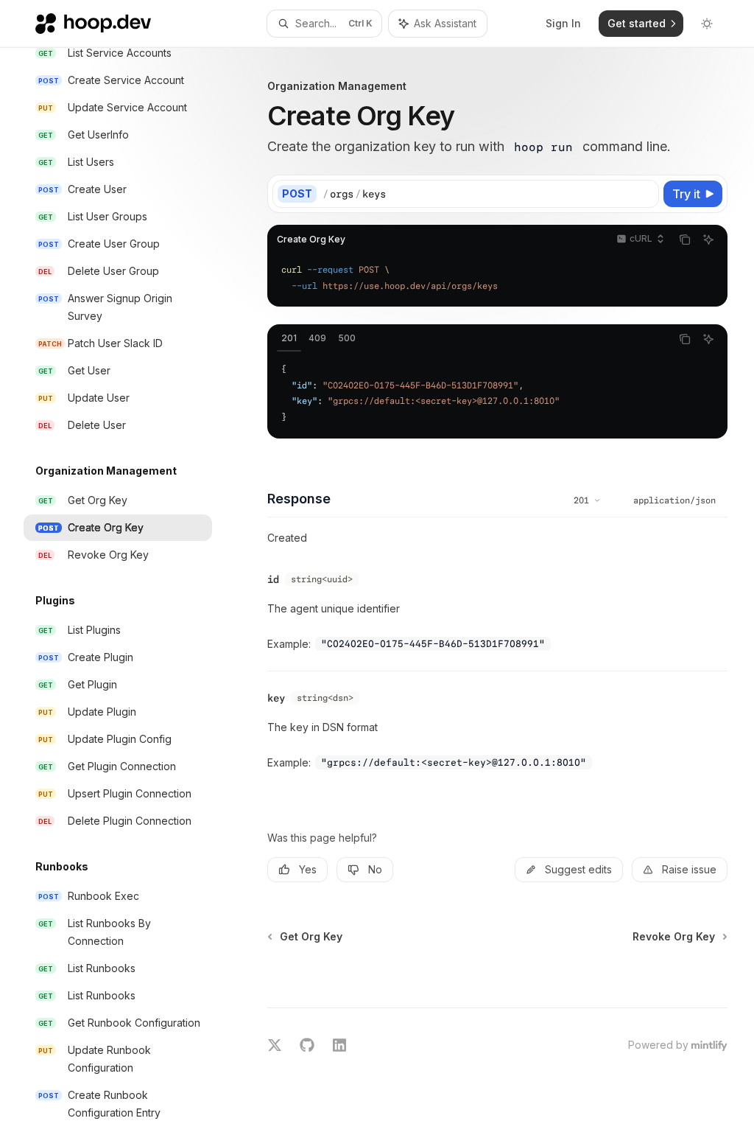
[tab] (289, 338)
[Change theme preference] (707, 23)
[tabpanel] (497, 394)
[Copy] (645, 193)
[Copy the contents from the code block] (684, 239)
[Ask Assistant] (708, 239)
